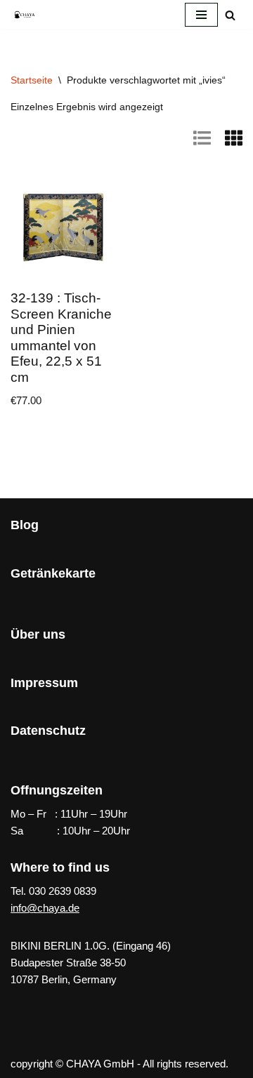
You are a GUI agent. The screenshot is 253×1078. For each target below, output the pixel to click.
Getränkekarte (53, 573)
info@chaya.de (45, 908)
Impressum (44, 683)
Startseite (32, 80)
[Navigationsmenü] (201, 15)
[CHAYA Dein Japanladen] (25, 14)
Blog (25, 525)
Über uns (38, 634)
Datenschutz (48, 731)
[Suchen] (230, 15)
